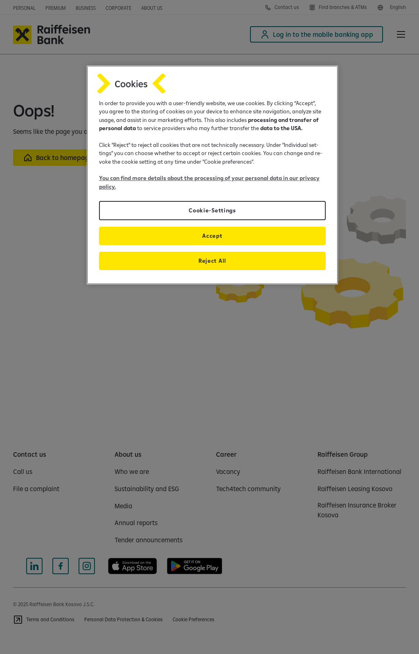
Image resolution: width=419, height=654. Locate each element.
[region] (212, 174)
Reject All (212, 260)
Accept (212, 235)
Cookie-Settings (212, 210)
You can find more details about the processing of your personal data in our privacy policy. (209, 182)
